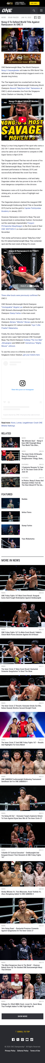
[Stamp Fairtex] (10, 529)
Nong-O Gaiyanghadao (10, 70)
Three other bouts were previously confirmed (19, 295)
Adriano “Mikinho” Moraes (20, 322)
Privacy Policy (10, 1051)
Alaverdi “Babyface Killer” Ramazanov (25, 88)
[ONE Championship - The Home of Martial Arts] (6, 10)
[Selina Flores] (10, 516)
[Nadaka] (10, 503)
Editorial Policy (22, 1051)
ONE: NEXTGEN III (8, 229)
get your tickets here (31, 355)
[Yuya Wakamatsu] (10, 543)
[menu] (41, 10)
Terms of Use (35, 1051)
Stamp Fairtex (15, 313)
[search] (34, 10)
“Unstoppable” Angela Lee (11, 307)
